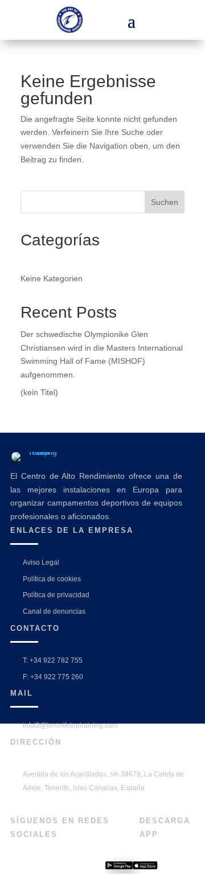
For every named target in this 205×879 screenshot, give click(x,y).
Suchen (164, 202)
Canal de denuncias (54, 611)
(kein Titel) (39, 392)
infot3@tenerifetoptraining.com (70, 725)
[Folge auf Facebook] (17, 867)
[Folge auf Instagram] (37, 867)
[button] (131, 20)
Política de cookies (52, 579)
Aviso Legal (41, 562)
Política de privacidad (56, 595)
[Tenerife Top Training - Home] (76, 19)
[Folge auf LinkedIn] (56, 867)
